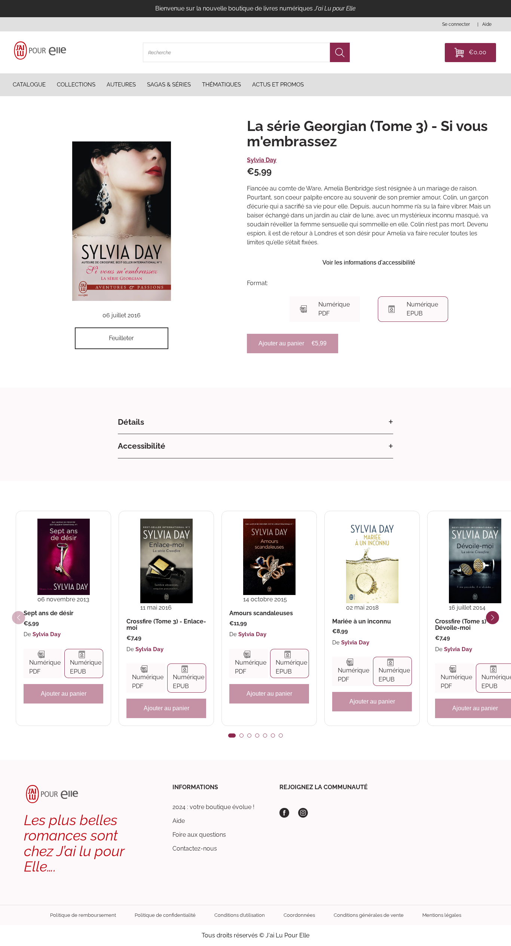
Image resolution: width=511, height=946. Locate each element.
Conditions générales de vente (369, 915)
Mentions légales (441, 915)
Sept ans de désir (48, 613)
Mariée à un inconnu (361, 621)
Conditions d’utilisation (239, 915)
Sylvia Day (261, 160)
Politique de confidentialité (165, 915)
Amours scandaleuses (261, 613)
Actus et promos (278, 84)
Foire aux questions (199, 834)
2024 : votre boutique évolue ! (213, 807)
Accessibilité (141, 446)
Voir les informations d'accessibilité (368, 262)
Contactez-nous (194, 848)
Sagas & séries (169, 84)
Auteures (121, 84)
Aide (178, 820)
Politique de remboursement (83, 915)
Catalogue (29, 84)
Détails (131, 422)
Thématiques (221, 84)
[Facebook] (284, 813)
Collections (76, 84)
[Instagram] (303, 813)
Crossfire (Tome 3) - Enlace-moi (166, 624)
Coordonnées (299, 915)
